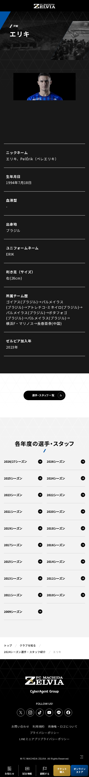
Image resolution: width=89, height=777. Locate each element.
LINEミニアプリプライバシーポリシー (44, 739)
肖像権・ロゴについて (63, 726)
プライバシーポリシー (44, 732)
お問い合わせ (20, 726)
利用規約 (38, 726)
